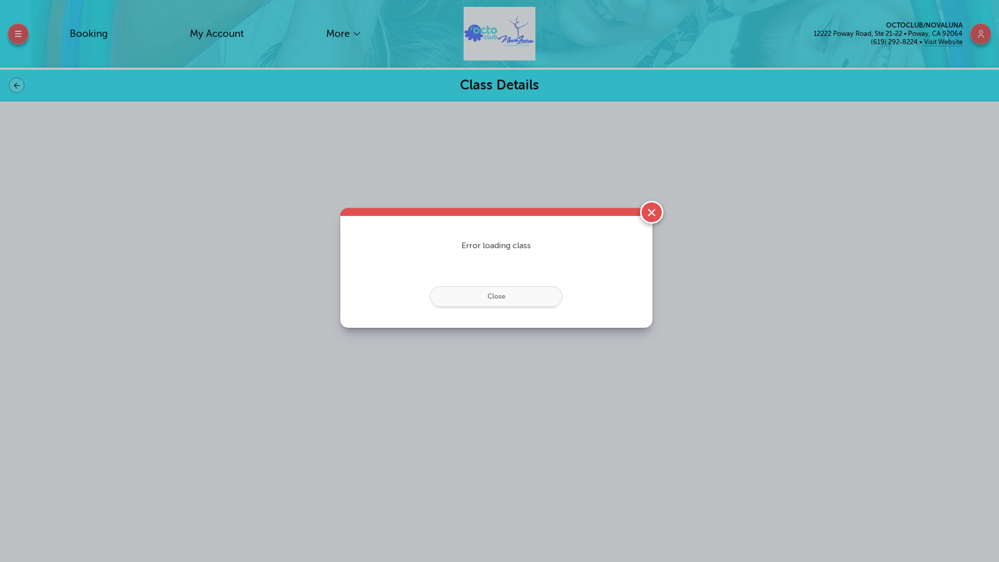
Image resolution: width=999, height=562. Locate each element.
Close (496, 296)
